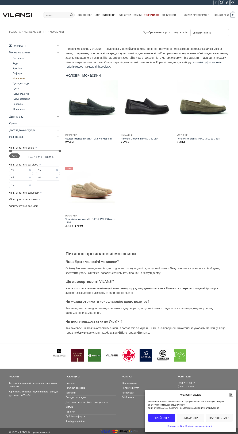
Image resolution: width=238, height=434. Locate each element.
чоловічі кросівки (99, 66)
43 (12, 177)
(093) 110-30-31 (186, 382)
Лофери (17, 73)
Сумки (137, 15)
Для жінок (84, 15)
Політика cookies (175, 426)
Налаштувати (219, 417)
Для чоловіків (104, 15)
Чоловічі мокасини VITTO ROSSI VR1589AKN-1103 (90, 221)
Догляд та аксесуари (22, 130)
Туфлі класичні (21, 93)
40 (12, 169)
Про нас (70, 382)
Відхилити (190, 417)
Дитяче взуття (18, 116)
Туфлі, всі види (21, 83)
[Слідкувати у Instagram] (221, 2)
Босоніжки (18, 58)
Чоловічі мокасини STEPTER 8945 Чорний (88, 138)
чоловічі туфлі (202, 62)
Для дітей (125, 15)
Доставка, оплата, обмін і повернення (87, 401)
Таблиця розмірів (75, 387)
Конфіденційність (75, 421)
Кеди (15, 63)
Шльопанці (19, 108)
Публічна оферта (75, 416)
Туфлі (16, 88)
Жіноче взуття (18, 45)
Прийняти (161, 417)
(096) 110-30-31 (186, 386)
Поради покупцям (76, 397)
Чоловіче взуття (35, 31)
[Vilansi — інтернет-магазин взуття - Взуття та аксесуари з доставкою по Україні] (20, 15)
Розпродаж (151, 15)
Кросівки (17, 68)
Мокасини (19, 78)
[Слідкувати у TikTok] (227, 2)
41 (39, 169)
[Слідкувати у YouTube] (232, 2)
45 (12, 185)
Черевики (18, 103)
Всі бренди (169, 15)
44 (39, 177)
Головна (15, 31)
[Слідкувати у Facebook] (215, 2)
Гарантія (70, 411)
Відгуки (70, 406)
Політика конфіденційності (198, 426)
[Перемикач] (58, 45)
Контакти (71, 392)
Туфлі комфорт (21, 98)
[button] (231, 394)
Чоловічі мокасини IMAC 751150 (139, 138)
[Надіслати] (71, 15)
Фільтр (14, 156)
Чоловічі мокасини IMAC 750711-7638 (198, 138)
